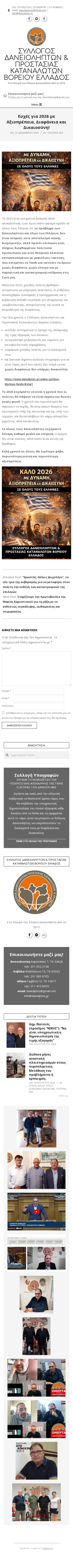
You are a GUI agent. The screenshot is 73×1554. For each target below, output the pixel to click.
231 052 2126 (40, 966)
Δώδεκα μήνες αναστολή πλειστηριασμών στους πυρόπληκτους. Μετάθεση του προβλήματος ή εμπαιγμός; (47, 1066)
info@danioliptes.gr (22, 13)
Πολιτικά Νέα (55, 132)
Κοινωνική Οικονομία (42, 1088)
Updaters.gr (47, 1548)
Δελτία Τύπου (45, 1085)
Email (5, 698)
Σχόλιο (6, 648)
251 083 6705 (40, 976)
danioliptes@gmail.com (41, 991)
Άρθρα (32, 1085)
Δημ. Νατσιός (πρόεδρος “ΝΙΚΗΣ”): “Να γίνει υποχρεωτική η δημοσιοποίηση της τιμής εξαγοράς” (47, 1032)
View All (63, 1095)
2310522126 (24, 7)
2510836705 (39, 7)
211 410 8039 (40, 986)
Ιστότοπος (7, 705)
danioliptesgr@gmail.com (32, 10)
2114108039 (55, 7)
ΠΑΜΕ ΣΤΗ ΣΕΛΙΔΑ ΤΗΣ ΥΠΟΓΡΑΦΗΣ (36, 841)
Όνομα (6, 691)
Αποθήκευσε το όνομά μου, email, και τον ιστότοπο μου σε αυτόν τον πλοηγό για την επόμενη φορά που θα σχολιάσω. (36, 715)
